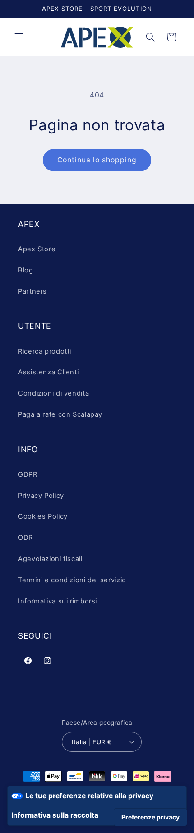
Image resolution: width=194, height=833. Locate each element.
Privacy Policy (41, 496)
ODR (25, 538)
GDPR (27, 474)
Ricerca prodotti (44, 351)
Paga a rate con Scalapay (60, 414)
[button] (19, 37)
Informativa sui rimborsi (57, 601)
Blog (25, 270)
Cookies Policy (43, 516)
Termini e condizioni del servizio (72, 580)
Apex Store (36, 249)
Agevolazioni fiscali (50, 559)
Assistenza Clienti (48, 372)
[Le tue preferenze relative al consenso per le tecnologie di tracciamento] (150, 817)
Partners (32, 291)
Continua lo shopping (97, 160)
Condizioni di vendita (53, 393)
